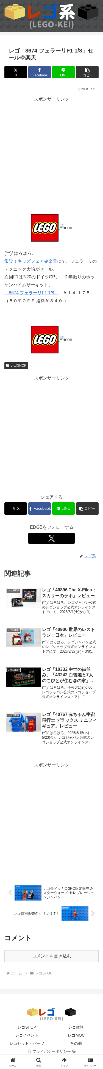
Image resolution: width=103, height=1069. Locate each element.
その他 (76, 1043)
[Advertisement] (51, 154)
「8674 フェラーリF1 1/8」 (31, 292)
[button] (87, 72)
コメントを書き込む (51, 956)
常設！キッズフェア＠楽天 (30, 261)
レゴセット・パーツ (27, 1043)
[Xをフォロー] (51, 538)
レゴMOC (76, 1035)
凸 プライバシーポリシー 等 (51, 1051)
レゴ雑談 (76, 1027)
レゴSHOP (18, 365)
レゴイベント (26, 1035)
